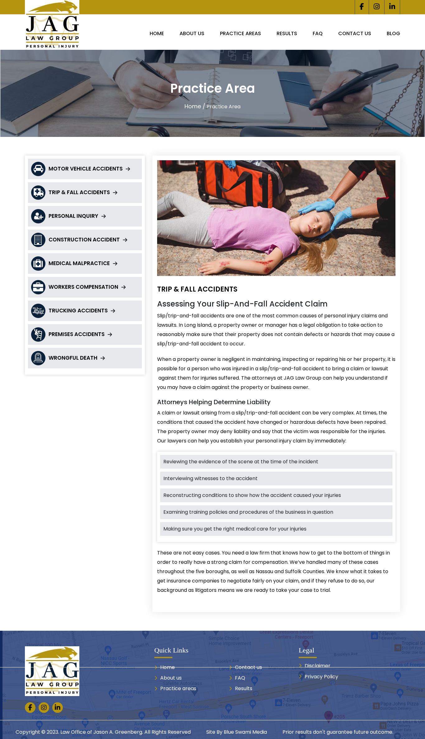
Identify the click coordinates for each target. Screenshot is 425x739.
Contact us (354, 33)
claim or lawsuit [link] (369, 368)
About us (192, 33)
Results (287, 33)
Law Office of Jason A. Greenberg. (101, 732)
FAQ (318, 33)
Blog (393, 33)
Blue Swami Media (245, 732)
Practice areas (240, 33)
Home (157, 33)
